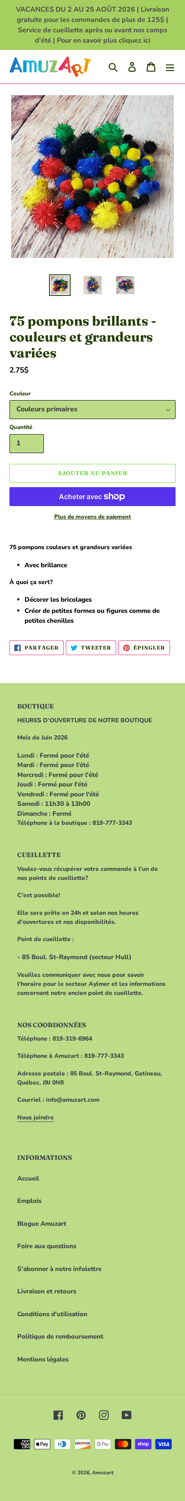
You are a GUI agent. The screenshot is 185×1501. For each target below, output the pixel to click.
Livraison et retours (46, 1291)
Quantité (20, 427)
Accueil (28, 1178)
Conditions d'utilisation (52, 1314)
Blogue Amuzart (41, 1223)
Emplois (29, 1200)
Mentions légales (42, 1359)
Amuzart (103, 1472)
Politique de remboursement (60, 1336)
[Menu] (169, 66)
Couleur (20, 394)
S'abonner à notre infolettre (59, 1269)
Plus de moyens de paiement (92, 517)
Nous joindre (35, 1117)
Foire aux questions (46, 1246)
